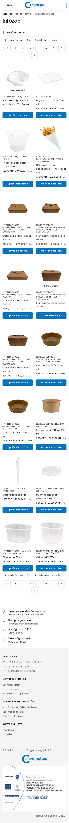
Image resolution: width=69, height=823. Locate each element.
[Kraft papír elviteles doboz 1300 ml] (51, 207)
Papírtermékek (53, 361)
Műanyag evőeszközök (14, 490)
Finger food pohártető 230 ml (50, 102)
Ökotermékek (9, 227)
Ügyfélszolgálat (11, 685)
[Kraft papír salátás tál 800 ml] (18, 406)
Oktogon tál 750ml (46, 557)
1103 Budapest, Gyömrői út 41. (26, 662)
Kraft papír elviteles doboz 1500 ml (17, 302)
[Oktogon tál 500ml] (18, 533)
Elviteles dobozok (12, 225)
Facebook (8, 730)
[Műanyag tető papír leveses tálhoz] (51, 470)
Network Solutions (46, 815)
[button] (62, 5)
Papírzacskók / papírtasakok (44, 158)
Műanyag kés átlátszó (14, 494)
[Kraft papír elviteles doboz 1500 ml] (18, 274)
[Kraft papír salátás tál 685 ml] (51, 339)
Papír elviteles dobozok (17, 295)
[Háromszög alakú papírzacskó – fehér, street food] (51, 138)
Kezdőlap (7, 13)
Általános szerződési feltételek (20, 707)
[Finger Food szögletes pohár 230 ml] (18, 138)
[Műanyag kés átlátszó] (18, 470)
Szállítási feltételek (13, 711)
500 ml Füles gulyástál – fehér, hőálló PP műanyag (16, 102)
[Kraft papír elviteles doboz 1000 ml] (18, 207)
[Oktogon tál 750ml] (51, 533)
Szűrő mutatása (16, 32)
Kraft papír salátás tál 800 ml (16, 434)
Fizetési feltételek (13, 716)
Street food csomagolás (13, 231)
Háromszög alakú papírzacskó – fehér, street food (51, 169)
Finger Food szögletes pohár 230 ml (14, 164)
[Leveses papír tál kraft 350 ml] (51, 406)
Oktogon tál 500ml (12, 557)
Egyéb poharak (43, 96)
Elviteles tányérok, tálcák (16, 96)
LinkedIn (7, 734)
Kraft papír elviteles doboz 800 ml (17, 369)
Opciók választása (51, 115)
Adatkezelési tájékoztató (17, 693)
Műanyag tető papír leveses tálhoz (47, 496)
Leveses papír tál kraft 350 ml (50, 431)
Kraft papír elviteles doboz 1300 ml (50, 237)
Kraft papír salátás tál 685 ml (50, 367)
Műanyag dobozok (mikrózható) (17, 552)
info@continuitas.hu (23, 671)
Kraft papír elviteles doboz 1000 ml (17, 237)
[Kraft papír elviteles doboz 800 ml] (18, 339)
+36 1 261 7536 (21, 666)
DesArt (62, 815)
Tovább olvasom (18, 115)
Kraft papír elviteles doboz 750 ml (50, 304)
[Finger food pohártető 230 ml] (51, 78)
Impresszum (10, 689)
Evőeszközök (9, 489)
